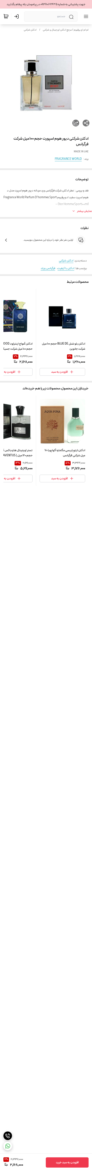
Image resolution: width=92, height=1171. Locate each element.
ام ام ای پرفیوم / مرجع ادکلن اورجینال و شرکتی (66, 30)
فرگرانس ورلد (48, 268)
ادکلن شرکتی (30, 30)
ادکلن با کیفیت (66, 268)
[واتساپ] (7, 1146)
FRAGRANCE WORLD (68, 159)
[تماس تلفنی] (7, 1135)
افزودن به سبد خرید (67, 1162)
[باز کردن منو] (85, 16)
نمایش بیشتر (84, 211)
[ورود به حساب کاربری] (17, 16)
